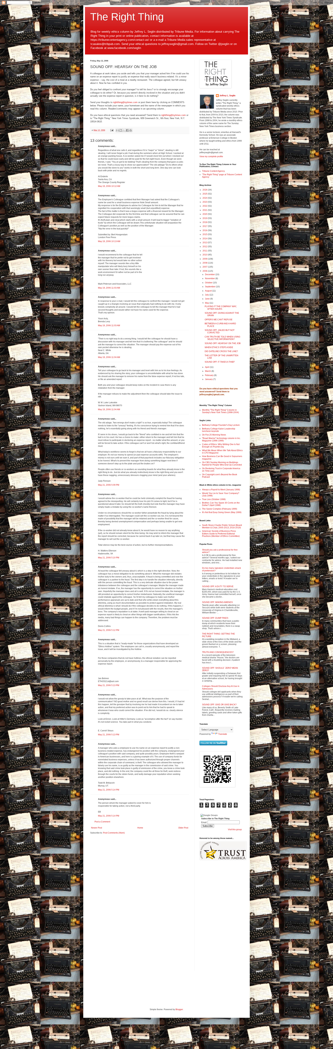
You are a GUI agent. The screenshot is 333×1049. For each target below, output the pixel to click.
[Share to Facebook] (127, 130)
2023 (205, 202)
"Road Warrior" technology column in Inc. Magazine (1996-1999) (221, 439)
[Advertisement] (209, 918)
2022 (205, 206)
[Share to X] (124, 130)
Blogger (179, 1009)
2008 (205, 263)
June (207, 299)
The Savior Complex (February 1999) (219, 509)
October (209, 282)
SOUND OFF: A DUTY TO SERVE (217, 586)
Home (140, 828)
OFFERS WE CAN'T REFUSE (218, 319)
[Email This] (117, 130)
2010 (205, 254)
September (210, 286)
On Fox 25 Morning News (214, 435)
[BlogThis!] (120, 130)
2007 (205, 267)
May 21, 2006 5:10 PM (108, 557)
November (210, 278)
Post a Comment (102, 821)
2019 (205, 218)
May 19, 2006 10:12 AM (109, 186)
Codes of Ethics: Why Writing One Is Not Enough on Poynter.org (221, 445)
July (207, 295)
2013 (205, 242)
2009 (205, 259)
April (207, 367)
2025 (205, 194)
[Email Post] (111, 130)
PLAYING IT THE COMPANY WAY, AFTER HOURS (221, 307)
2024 (205, 198)
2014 (205, 238)
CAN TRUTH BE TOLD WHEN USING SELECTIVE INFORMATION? (222, 338)
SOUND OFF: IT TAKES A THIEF (220, 362)
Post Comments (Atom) (114, 833)
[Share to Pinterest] (130, 130)
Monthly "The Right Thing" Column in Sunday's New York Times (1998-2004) (220, 411)
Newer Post (96, 828)
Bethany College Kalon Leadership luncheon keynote (218, 430)
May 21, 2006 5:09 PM (108, 485)
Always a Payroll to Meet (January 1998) (221, 489)
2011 (205, 250)
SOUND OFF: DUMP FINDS (215, 618)
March (208, 371)
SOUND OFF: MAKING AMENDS (217, 602)
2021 (205, 210)
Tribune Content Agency (213, 171)
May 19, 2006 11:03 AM (109, 288)
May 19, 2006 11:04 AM (109, 357)
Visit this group (235, 829)
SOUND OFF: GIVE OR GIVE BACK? (219, 704)
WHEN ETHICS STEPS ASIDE (219, 347)
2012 (205, 246)
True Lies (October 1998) (214, 499)
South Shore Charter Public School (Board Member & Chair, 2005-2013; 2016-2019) (222, 526)
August (208, 291)
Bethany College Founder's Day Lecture (221, 425)
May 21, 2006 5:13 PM (108, 685)
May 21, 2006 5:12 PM (108, 630)
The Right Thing (127, 17)
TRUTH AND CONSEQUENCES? (218, 652)
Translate (222, 734)
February (209, 375)
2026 (205, 190)
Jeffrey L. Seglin (227, 95)
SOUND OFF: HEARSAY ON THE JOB (223, 343)
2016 (205, 230)
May (207, 303)
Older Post (183, 828)
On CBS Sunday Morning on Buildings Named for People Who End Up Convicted (222, 463)
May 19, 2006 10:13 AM (109, 241)
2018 (205, 222)
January (209, 379)
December (210, 274)
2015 (205, 234)
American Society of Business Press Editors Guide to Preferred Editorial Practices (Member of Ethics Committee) (221, 533)
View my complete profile (211, 156)
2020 (205, 214)
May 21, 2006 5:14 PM (108, 790)
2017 (205, 226)
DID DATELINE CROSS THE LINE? (221, 351)
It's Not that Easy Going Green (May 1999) (221, 512)
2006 (205, 271)
